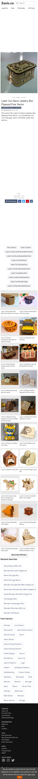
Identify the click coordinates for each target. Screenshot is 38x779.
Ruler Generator (7, 742)
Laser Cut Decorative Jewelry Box (19, 256)
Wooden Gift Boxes (11, 613)
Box (19, 193)
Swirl (6, 686)
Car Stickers (19, 625)
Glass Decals (9, 639)
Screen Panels (24, 672)
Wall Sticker (8, 696)
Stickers (17, 681)
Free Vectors (6, 715)
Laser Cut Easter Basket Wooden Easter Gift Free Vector (8, 366)
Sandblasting (9, 672)
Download (12, 201)
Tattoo (14, 686)
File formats (21, 8)
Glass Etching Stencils (12, 649)
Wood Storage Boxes (12, 580)
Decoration (8, 630)
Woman (21, 696)
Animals (7, 625)
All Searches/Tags (8, 718)
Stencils (7, 681)
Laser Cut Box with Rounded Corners (19, 252)
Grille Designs (9, 653)
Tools (12, 8)
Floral (21, 634)
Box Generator (7, 735)
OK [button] (19, 777)
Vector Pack (26, 686)
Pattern (7, 667)
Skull (30, 677)
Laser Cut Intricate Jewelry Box (19, 269)
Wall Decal (19, 691)
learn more (31, 774)
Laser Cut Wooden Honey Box (9, 469)
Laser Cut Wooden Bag (19, 281)
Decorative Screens (25, 630)
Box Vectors (11, 247)
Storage (28, 681)
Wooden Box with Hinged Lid (15, 570)
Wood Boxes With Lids (12, 566)
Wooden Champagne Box (14, 603)
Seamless (7, 677)
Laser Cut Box (26, 247)
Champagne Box (10, 599)
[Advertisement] (19, 30)
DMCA (4, 753)
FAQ (3, 726)
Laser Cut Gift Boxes (19, 260)
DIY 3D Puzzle (9, 634)
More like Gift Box (19, 555)
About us (5, 724)
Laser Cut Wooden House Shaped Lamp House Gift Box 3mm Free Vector (9, 419)
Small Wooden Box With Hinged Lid (18, 594)
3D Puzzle (31, 8)
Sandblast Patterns (21, 667)
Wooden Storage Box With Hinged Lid (19, 585)
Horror (22, 653)
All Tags (22, 700)
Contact (4, 729)
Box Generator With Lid (10, 737)
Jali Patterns (8, 658)
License (4, 748)
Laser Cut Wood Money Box (19, 277)
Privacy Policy (6, 751)
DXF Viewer (5, 740)
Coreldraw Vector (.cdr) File (11, 108)
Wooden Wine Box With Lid (14, 608)
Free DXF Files (6, 713)
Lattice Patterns (10, 663)
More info (15, 110)
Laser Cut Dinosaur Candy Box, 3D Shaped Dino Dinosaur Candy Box (8, 498)
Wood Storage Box (11, 575)
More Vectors (9, 700)
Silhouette (20, 677)
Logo (23, 663)
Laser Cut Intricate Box (19, 264)
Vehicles (7, 691)
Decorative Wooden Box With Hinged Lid (20, 589)
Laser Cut (5, 8)
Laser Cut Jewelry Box (19, 273)
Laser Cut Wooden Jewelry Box (19, 286)
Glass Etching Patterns (13, 644)
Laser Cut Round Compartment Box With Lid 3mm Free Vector (8, 339)
